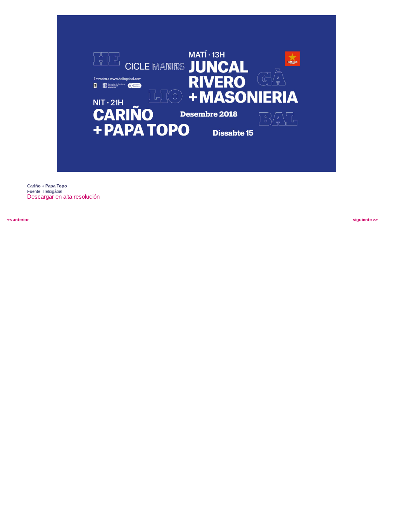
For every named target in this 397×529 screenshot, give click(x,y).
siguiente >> (365, 219)
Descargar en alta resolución (63, 196)
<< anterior (18, 219)
